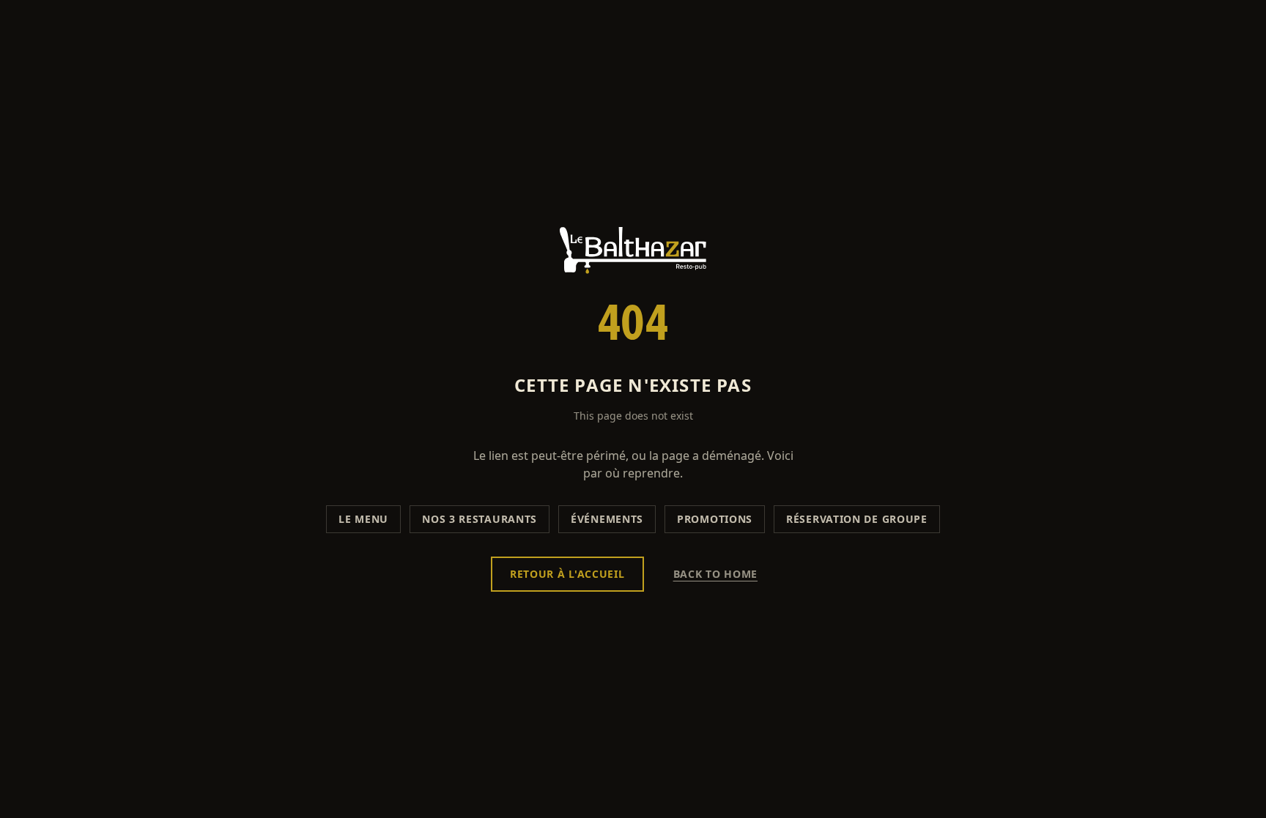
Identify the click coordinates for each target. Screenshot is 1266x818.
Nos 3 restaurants (479, 519)
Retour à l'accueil (567, 574)
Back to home (715, 574)
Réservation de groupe (857, 519)
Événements (607, 519)
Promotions (714, 519)
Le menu (363, 519)
